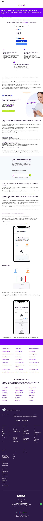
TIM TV (35, 428)
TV (13, 454)
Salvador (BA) (4, 393)
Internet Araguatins (5, 359)
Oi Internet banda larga (15, 435)
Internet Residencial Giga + (26, 436)
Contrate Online (21, 41)
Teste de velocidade (25, 420)
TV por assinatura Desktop (36, 434)
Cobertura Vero (4, 480)
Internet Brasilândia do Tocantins (21, 372)
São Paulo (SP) (31, 397)
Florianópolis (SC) (32, 395)
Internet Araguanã (18, 359)
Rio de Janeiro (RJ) (32, 387)
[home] (21, 5)
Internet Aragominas (32, 354)
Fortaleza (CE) (4, 395)
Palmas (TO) (31, 400)
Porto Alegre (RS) (32, 390)
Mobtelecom (4, 437)
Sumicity (3, 433)
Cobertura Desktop (5, 465)
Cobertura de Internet (4, 450)
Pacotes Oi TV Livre (16, 433)
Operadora (14, 452)
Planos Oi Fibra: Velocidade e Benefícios (15, 438)
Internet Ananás (32, 351)
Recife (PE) (17, 398)
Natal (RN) (30, 388)
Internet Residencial (25, 426)
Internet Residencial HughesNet (26, 439)
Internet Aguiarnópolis (6, 348)
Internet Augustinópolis (19, 362)
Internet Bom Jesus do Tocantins (8, 372)
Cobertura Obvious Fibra (5, 472)
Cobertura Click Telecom (4, 469)
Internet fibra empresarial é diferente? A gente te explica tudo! (16, 428)
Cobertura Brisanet (5, 463)
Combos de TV (36, 442)
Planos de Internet (16, 425)
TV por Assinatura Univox (36, 440)
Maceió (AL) (4, 388)
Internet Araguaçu (18, 356)
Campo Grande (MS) (19, 390)
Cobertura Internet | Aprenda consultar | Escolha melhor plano (5, 485)
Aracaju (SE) (31, 398)
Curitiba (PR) (17, 397)
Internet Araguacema (6, 356)
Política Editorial (25, 452)
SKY (3, 431)
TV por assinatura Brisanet (36, 437)
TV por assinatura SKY (37, 432)
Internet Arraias (5, 362)
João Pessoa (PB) (18, 395)
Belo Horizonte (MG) (19, 392)
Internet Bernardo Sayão (33, 369)
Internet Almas (18, 348)
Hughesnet (4, 439)
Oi (2, 429)
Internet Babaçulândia (6, 369)
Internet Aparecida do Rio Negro (8, 354)
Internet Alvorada (18, 351)
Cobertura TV (4, 482)
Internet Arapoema (32, 359)
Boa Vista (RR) (31, 393)
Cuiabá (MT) (17, 388)
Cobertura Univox (5, 467)
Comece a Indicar (8, 110)
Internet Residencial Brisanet (26, 428)
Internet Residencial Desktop (26, 441)
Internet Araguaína (32, 356)
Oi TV (34, 430)
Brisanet (3, 435)
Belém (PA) (17, 393)
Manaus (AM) (4, 392)
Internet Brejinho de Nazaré (34, 372)
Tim (2, 427)
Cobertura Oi (4, 461)
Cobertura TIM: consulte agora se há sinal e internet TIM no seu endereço (5, 457)
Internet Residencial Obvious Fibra (26, 431)
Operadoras (4, 425)
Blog (13, 449)
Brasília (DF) (4, 397)
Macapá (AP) (4, 390)
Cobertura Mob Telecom (4, 474)
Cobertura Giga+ (4, 478)
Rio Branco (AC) (5, 387)
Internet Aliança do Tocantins (34, 348)
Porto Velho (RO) (32, 392)
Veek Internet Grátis (16, 441)
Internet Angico (18, 354)
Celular (14, 456)
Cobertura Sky (4, 453)
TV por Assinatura (37, 425)
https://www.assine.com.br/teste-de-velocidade (28, 193)
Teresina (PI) (17, 400)
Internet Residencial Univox (26, 434)
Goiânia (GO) (4, 400)
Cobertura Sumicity (5, 476)
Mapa (24, 449)
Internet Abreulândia (6, 351)
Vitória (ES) (4, 398)
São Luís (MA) (17, 387)
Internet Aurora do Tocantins (34, 362)
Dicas (13, 458)
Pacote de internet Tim (16, 431)
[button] (3, 1)
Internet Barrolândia (19, 369)
